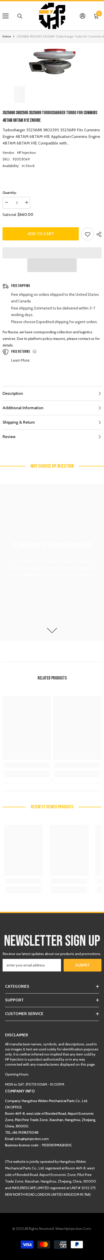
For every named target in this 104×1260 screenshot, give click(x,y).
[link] (26, 765)
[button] (52, 265)
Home (7, 36)
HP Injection (26, 152)
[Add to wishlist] (87, 234)
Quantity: (10, 192)
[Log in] (82, 16)
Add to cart (41, 233)
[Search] (20, 16)
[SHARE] (97, 234)
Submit (82, 965)
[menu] (6, 16)
